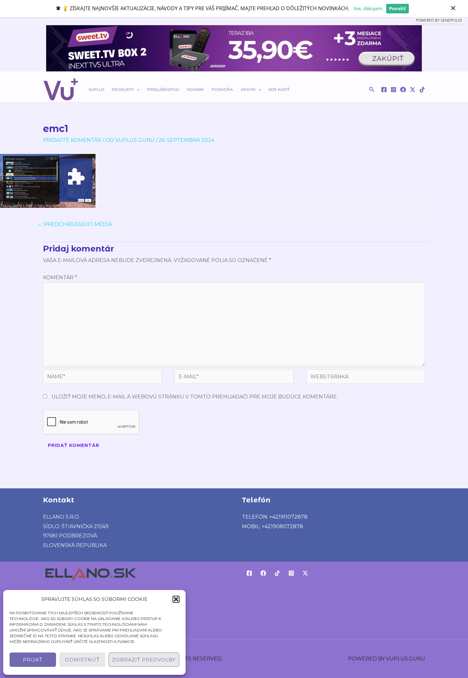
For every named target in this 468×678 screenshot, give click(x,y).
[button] (176, 599)
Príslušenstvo (163, 89)
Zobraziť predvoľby (144, 660)
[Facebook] (384, 89)
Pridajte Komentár (72, 140)
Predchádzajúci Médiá (74, 224)
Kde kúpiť (279, 89)
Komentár (60, 277)
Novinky (195, 89)
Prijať (32, 660)
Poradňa (222, 89)
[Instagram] (393, 89)
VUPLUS (96, 89)
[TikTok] (422, 89)
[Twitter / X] (412, 89)
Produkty (123, 89)
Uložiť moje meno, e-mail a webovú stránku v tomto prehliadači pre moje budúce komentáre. (195, 397)
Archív (248, 89)
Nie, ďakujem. (368, 8)
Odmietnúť (82, 660)
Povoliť (397, 8)
